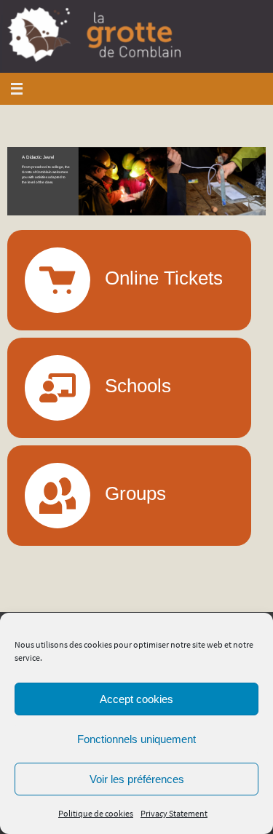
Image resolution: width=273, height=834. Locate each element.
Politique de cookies (95, 813)
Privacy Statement (174, 813)
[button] (136, 181)
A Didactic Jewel (38, 156)
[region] (136, 181)
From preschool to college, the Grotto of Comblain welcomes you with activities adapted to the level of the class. (46, 174)
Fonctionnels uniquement (136, 739)
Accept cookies (136, 699)
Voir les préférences (137, 779)
